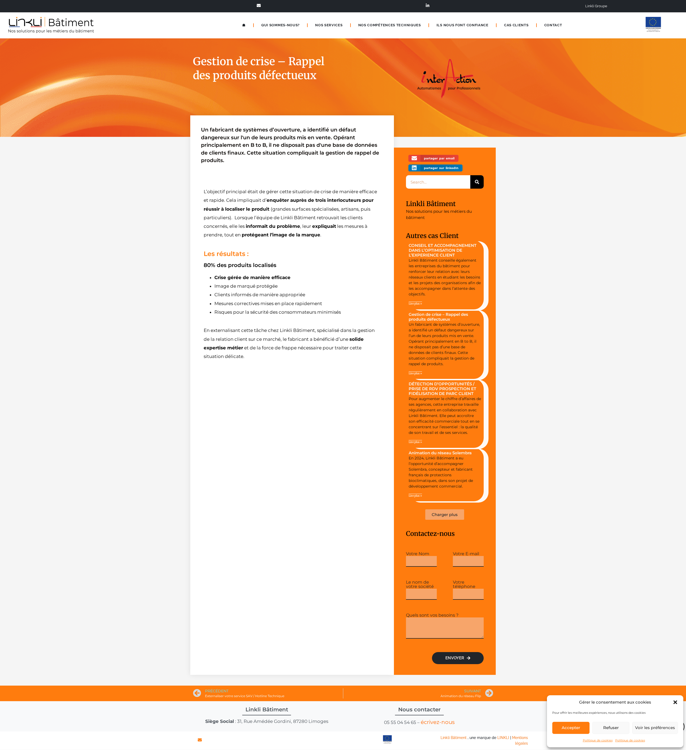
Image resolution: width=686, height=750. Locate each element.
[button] (675, 702)
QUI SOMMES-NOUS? (280, 25)
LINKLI (503, 738)
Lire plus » (415, 303)
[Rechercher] (477, 182)
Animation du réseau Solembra (440, 452)
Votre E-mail (466, 554)
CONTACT (553, 25)
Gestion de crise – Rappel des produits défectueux (438, 317)
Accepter (571, 727)
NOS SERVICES (328, 25)
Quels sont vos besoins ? (432, 615)
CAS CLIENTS (516, 25)
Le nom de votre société (420, 584)
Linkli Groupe (596, 6)
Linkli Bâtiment (431, 204)
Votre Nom (417, 554)
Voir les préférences (655, 727)
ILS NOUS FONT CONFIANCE (463, 25)
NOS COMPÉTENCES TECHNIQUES (389, 25)
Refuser (611, 727)
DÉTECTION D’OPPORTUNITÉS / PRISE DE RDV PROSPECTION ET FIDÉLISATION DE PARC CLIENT (442, 388)
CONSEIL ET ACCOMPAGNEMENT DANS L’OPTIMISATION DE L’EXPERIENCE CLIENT (442, 250)
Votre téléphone (464, 584)
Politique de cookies (598, 740)
